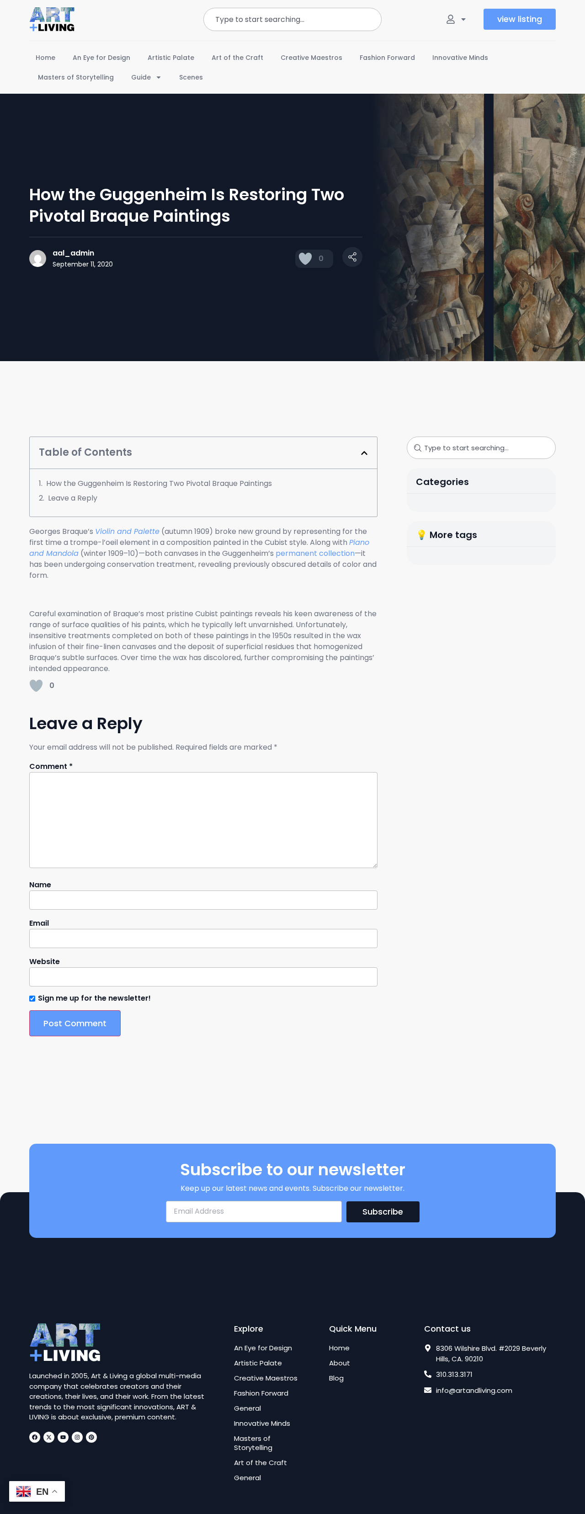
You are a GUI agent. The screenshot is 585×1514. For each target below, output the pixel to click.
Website (44, 961)
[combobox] (292, 19)
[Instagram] (77, 1437)
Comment (51, 766)
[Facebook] (34, 1437)
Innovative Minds (460, 57)
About (339, 1363)
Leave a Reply (72, 498)
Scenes (191, 77)
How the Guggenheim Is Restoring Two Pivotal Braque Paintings (159, 483)
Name (40, 885)
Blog (336, 1378)
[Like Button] (305, 259)
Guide (141, 77)
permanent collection (315, 553)
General (247, 1408)
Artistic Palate (171, 57)
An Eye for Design (101, 57)
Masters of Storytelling (76, 77)
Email (39, 923)
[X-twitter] (48, 1437)
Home (45, 57)
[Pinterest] (91, 1437)
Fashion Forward (387, 57)
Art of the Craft (237, 57)
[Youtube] (63, 1437)
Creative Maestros (311, 57)
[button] (364, 453)
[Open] (463, 19)
